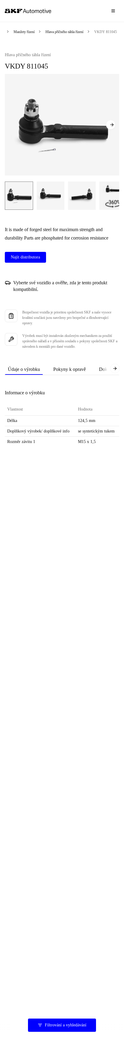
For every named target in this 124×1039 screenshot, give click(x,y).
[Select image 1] (19, 196)
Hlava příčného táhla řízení (64, 32)
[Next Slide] (111, 125)
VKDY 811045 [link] (105, 32)
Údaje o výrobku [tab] (24, 369)
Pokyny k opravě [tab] (69, 369)
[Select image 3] (82, 196)
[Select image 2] (50, 196)
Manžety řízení (24, 32)
